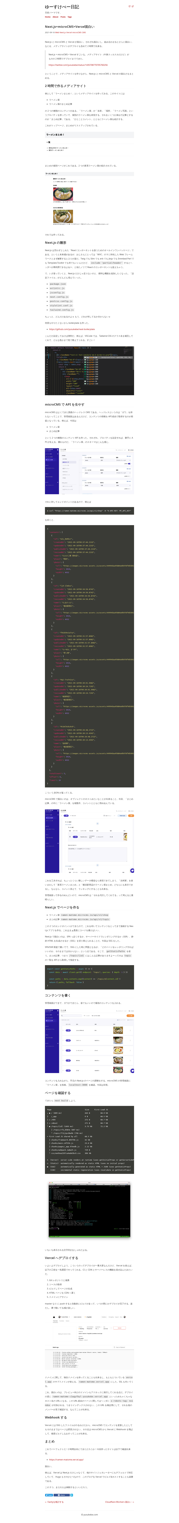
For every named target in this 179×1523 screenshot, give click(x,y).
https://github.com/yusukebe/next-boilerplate (72, 329)
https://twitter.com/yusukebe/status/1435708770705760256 (78, 65)
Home (47, 17)
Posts (63, 17)
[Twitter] (132, 6)
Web (57, 32)
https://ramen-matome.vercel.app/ (66, 1459)
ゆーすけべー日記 (62, 6)
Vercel (69, 32)
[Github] (129, 6)
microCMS (76, 32)
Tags (70, 17)
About (55, 17)
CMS (84, 32)
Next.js (63, 32)
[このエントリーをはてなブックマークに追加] (75, 1495)
